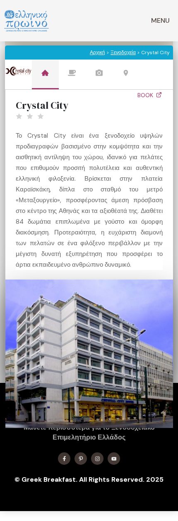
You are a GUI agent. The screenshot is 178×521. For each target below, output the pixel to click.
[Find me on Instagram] (97, 458)
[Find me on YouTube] (114, 458)
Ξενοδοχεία (123, 52)
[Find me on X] (81, 458)
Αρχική (97, 52)
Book (146, 95)
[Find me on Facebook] (64, 458)
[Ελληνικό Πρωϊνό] (26, 21)
